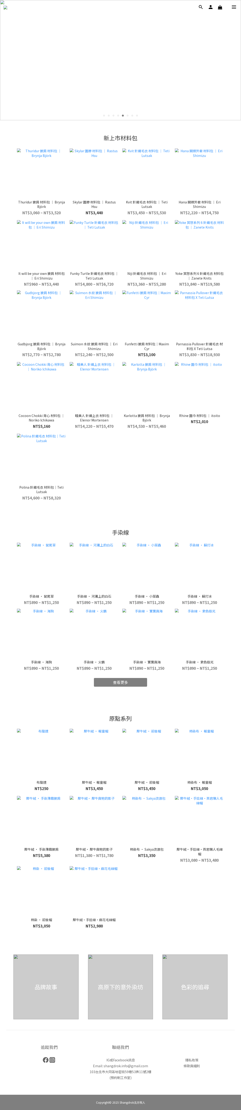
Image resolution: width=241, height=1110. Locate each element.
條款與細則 (192, 1065)
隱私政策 (191, 1060)
